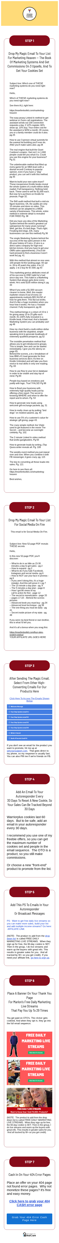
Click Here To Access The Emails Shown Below (29, 699)
